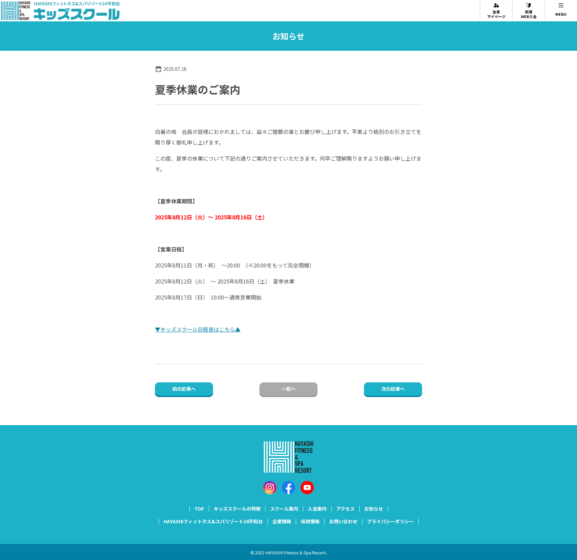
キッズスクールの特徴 (237, 508)
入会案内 (317, 508)
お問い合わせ (343, 521)
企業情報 (281, 521)
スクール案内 (284, 508)
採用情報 (310, 521)
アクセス (345, 508)
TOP (199, 508)
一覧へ (288, 388)
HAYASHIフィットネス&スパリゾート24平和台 (213, 521)
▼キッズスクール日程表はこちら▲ (197, 329)
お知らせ (373, 508)
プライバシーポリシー (390, 521)
